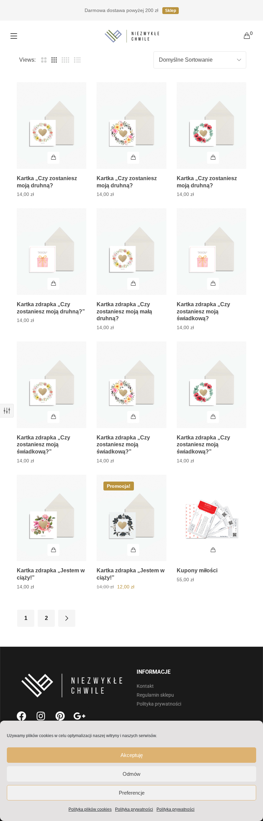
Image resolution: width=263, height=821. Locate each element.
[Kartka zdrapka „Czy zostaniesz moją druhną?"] (51, 251)
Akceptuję (132, 755)
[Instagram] (40, 716)
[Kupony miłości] (211, 518)
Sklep (170, 10)
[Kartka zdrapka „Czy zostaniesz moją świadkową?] (211, 251)
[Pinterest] (60, 716)
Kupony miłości (197, 570)
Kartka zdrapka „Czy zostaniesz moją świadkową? (203, 311)
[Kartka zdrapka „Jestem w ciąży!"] (51, 518)
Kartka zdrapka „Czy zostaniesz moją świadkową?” (43, 445)
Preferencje (132, 793)
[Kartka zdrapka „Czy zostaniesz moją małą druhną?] (131, 251)
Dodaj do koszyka (53, 158)
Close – (7, 411)
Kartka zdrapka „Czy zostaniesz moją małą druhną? (124, 311)
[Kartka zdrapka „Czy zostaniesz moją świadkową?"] (51, 384)
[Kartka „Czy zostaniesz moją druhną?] (51, 125)
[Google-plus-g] (79, 716)
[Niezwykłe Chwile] (132, 36)
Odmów (131, 774)
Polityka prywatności (134, 809)
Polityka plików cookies (90, 809)
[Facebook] (21, 716)
